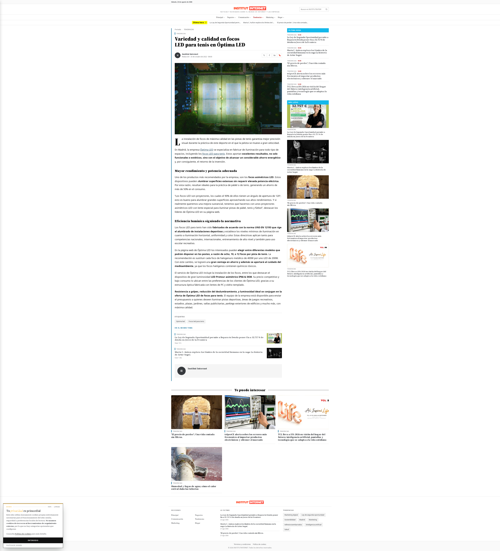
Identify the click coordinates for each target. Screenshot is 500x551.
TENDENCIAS (257, 17)
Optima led (180, 321)
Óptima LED (206, 149)
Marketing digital (291, 515)
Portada (178, 29)
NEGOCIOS (230, 17)
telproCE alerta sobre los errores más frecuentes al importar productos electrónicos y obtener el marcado (306, 76)
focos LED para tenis (213, 153)
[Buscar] (326, 9)
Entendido (33, 540)
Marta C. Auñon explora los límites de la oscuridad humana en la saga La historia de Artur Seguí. (258, 22)
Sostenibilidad (290, 519)
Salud (287, 529)
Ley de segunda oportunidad (313, 515)
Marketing (313, 519)
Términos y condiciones (242, 544)
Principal (219, 17)
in (275, 55)
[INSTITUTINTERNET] (250, 8)
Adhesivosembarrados (293, 524)
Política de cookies (259, 544)
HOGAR (280, 17)
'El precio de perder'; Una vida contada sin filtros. (292, 22)
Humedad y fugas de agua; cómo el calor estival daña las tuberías (193, 487)
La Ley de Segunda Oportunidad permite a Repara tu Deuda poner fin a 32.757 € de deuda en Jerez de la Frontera (225, 22)
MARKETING (270, 17)
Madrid (302, 519)
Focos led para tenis (196, 321)
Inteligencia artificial (313, 524)
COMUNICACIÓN (243, 17)
